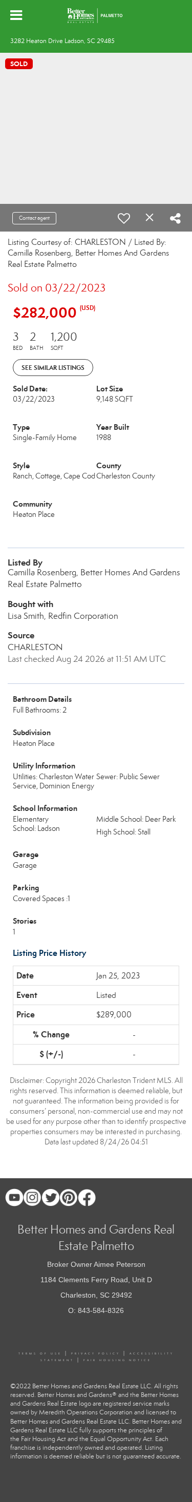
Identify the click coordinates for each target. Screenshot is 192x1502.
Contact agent (34, 218)
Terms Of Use (40, 1353)
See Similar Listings (53, 367)
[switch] (124, 218)
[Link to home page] (96, 15)
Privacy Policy (95, 1353)
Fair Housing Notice (117, 1360)
